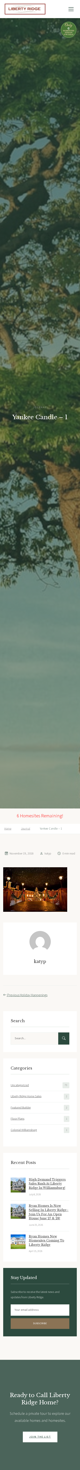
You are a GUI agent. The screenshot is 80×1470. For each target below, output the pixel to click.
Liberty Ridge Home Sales (26, 1096)
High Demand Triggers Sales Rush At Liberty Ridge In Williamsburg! (47, 1184)
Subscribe (40, 1323)
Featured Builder (21, 1108)
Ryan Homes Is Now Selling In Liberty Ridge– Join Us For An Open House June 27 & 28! (48, 1212)
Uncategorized (20, 1085)
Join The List (40, 1437)
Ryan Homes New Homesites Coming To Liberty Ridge (46, 1240)
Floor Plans (17, 1119)
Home (7, 829)
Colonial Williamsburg (24, 1130)
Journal (25, 829)
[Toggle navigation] (71, 9)
